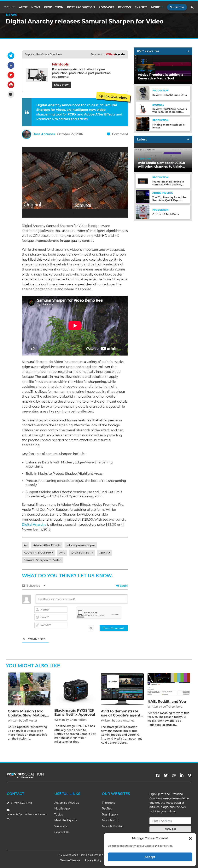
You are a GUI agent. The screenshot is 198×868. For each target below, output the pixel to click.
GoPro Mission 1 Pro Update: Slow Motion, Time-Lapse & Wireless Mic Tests (28, 717)
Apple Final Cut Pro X (38, 552)
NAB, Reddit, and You (167, 701)
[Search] (192, 7)
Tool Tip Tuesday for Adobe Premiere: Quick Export (169, 199)
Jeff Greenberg (173, 706)
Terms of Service (70, 860)
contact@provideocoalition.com (27, 817)
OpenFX (104, 552)
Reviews (124, 7)
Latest (22, 7)
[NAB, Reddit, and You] (169, 684)
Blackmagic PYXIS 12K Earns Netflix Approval (74, 712)
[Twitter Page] (166, 775)
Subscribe (177, 7)
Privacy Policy (93, 860)
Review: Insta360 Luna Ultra (169, 95)
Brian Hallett (78, 719)
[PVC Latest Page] (188, 139)
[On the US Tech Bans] (142, 212)
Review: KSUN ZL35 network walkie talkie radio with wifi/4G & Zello (169, 112)
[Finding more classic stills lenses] (142, 124)
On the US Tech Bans (165, 214)
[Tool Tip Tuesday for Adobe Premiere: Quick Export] (142, 196)
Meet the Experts (65, 820)
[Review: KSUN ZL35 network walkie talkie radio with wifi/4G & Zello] (142, 108)
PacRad (107, 808)
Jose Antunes (44, 134)
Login (123, 585)
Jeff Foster (30, 720)
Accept (150, 857)
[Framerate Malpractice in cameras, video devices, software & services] (142, 181)
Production (53, 7)
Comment (119, 134)
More (155, 7)
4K (25, 545)
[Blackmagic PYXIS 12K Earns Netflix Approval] (75, 688)
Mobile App (62, 808)
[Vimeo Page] (189, 775)
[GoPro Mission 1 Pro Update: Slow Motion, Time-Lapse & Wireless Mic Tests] (29, 688)
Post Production (81, 7)
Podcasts (106, 7)
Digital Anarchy (34, 524)
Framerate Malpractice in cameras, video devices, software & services (168, 184)
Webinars (60, 826)
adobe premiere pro (81, 545)
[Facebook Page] (158, 775)
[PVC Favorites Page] (188, 51)
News (35, 7)
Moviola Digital (112, 826)
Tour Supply (110, 814)
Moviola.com (110, 820)
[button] (190, 838)
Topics (58, 814)
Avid (62, 552)
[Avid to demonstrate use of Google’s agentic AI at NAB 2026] (122, 688)
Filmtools (108, 802)
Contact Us (61, 832)
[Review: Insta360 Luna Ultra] (142, 92)
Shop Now (61, 84)
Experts (141, 7)
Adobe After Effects (47, 545)
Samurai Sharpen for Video (42, 560)
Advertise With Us (66, 802)
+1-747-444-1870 (21, 803)
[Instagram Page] (174, 775)
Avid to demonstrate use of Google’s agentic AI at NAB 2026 (122, 715)
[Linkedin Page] (181, 775)
